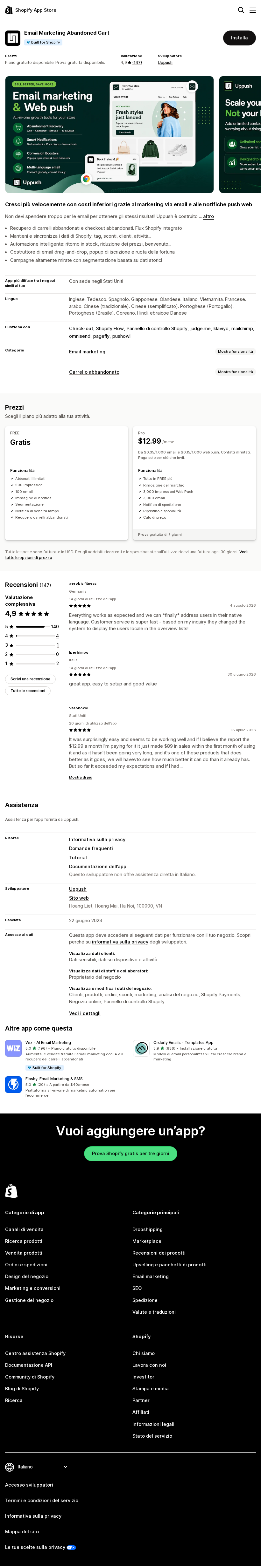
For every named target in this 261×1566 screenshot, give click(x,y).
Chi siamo (143, 1353)
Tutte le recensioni (28, 690)
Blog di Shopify (22, 1389)
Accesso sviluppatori (29, 1485)
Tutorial (78, 858)
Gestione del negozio (29, 1300)
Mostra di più (80, 777)
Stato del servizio (152, 1436)
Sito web (79, 898)
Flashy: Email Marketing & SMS (54, 1078)
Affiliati (140, 1412)
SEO (137, 1288)
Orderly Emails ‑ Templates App (183, 1042)
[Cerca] (241, 10)
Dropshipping (147, 1229)
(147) (137, 62)
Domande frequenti (91, 848)
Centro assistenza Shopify (35, 1353)
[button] (66, 1055)
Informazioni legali (153, 1424)
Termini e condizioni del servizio (41, 1500)
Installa (239, 38)
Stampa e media (150, 1389)
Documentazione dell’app (97, 866)
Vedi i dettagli (85, 1013)
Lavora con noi (149, 1365)
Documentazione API (28, 1365)
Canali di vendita (24, 1229)
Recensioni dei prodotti (159, 1253)
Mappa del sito (22, 1532)
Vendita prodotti (23, 1253)
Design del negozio (26, 1276)
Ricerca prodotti (23, 1241)
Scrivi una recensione (30, 679)
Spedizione (145, 1300)
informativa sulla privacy (120, 942)
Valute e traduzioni (154, 1312)
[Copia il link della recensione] (100, 583)
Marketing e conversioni (32, 1288)
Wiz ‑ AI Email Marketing (48, 1042)
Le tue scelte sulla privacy (35, 1547)
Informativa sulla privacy (97, 839)
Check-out (81, 328)
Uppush (165, 62)
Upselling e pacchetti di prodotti (169, 1265)
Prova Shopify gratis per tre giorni (130, 1153)
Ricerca (14, 1400)
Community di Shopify (29, 1377)
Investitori (144, 1377)
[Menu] (253, 10)
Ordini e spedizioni (26, 1265)
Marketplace (146, 1241)
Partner (141, 1400)
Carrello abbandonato (94, 372)
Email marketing (87, 352)
